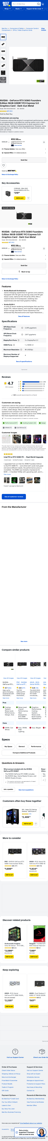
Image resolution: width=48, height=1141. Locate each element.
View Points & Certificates (35, 1102)
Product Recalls (7, 1084)
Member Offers (32, 1105)
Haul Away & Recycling (34, 1087)
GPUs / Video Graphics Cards (22, 30)
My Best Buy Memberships (35, 1099)
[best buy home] (6, 4)
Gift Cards (5, 1090)
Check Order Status (8, 1070)
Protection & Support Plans (36, 1084)
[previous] (3, 471)
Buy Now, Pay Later (8, 1109)
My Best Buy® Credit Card (10, 1099)
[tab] (8, 746)
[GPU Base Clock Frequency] (22, 328)
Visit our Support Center (35, 1070)
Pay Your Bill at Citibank (10, 1102)
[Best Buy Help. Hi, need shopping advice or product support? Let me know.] (41, 1132)
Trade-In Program (8, 1087)
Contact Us (30, 1090)
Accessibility (5, 1129)
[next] (44, 471)
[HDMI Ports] (14, 345)
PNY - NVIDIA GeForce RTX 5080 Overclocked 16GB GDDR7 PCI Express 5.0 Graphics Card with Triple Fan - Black (22, 683)
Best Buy (5, 28)
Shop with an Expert (33, 1074)
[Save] (3, 165)
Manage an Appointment (35, 1080)
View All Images (8, 678)
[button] (8, 9)
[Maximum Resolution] (21, 350)
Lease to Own (6, 1105)
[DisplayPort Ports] (18, 340)
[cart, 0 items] (42, 4)
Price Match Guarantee (9, 1080)
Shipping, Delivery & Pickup (11, 1074)
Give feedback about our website (31, 1123)
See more (24, 641)
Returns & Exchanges (9, 1077)
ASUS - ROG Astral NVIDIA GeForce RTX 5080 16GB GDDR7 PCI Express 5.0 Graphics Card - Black (35, 683)
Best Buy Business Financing (11, 1112)
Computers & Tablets (17, 28)
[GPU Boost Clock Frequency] (22, 334)
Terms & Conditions (14, 1130)
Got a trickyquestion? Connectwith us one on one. (26, 1132)
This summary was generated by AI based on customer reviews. (21, 418)
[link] (14, 496)
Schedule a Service (33, 1077)
